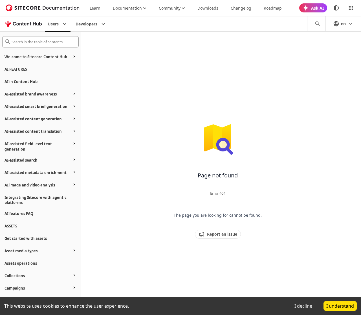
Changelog (241, 8)
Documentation (127, 8)
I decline (303, 306)
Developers (86, 24)
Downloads (207, 8)
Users (53, 24)
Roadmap (273, 8)
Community (169, 8)
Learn (95, 8)
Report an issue (222, 234)
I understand (340, 306)
